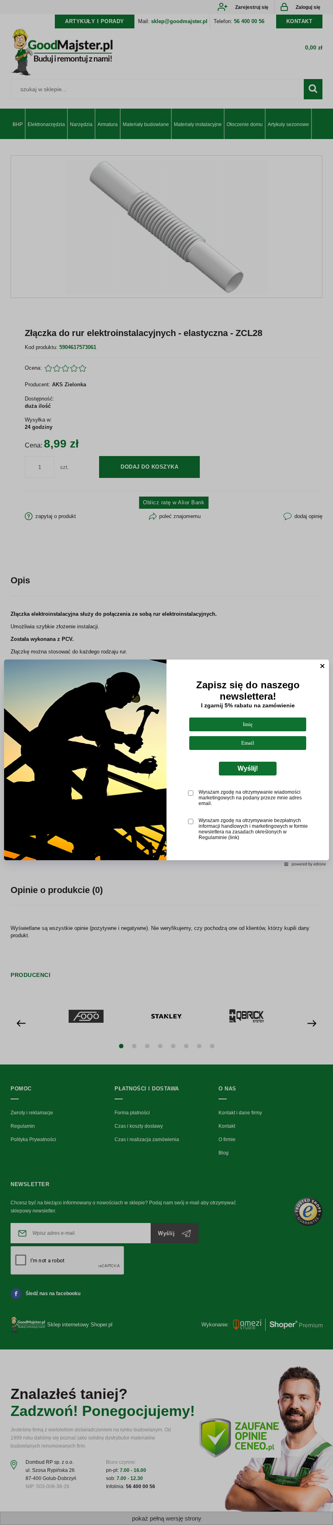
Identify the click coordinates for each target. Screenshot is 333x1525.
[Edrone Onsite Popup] (166, 762)
